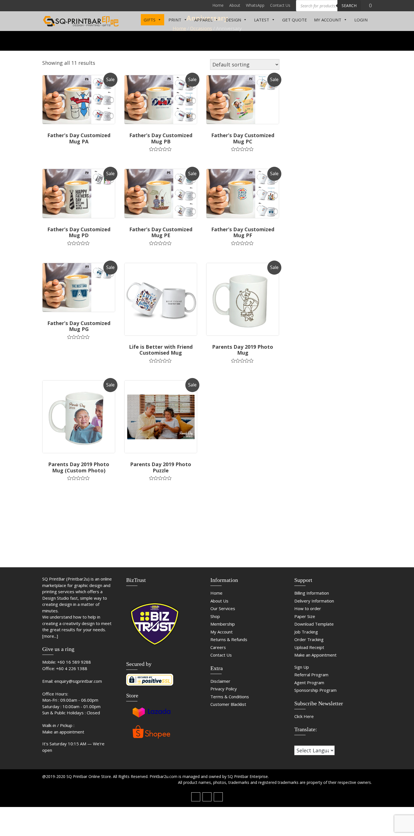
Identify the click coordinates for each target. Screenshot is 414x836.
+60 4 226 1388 (71, 668)
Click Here (304, 716)
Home (218, 5)
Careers (218, 647)
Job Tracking (306, 632)
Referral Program (311, 674)
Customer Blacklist (228, 704)
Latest (261, 20)
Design (233, 20)
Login (361, 20)
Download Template (314, 624)
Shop (215, 616)
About (234, 5)
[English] (302, 741)
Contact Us (280, 5)
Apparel (203, 20)
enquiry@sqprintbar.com (78, 681)
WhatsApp (255, 5)
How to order (307, 608)
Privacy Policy (223, 689)
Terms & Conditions (229, 696)
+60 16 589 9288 (74, 662)
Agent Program (309, 682)
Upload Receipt (309, 647)
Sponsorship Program (315, 690)
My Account (327, 20)
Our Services (222, 608)
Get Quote (294, 20)
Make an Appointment (315, 655)
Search (349, 5)
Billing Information (311, 593)
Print (174, 20)
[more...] (50, 636)
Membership (222, 624)
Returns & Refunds (228, 639)
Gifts (149, 20)
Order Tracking (309, 639)
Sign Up (301, 667)
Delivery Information (314, 601)
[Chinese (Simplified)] (296, 741)
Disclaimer (220, 681)
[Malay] (308, 741)
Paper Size (304, 616)
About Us (219, 601)
